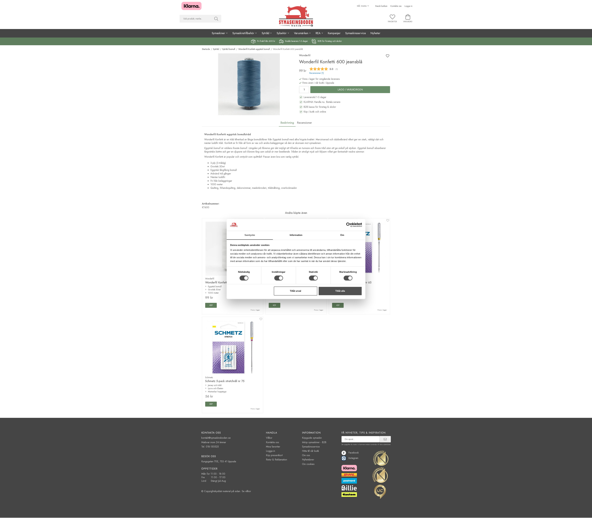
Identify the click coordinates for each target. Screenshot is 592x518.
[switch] (278, 278)
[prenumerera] (385, 439)
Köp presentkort (274, 455)
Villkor (269, 438)
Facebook (353, 452)
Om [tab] (342, 235)
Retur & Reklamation (276, 459)
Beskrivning (287, 122)
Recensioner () (316, 73)
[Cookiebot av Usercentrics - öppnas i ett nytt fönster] (348, 225)
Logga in (408, 6)
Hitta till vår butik (310, 451)
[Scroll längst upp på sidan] (385, 513)
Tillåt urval (295, 291)
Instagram (353, 458)
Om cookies (308, 464)
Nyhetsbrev (308, 459)
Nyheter (375, 33)
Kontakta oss (396, 6)
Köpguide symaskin (312, 438)
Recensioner (304, 122)
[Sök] (216, 19)
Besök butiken (381, 6)
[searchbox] (195, 19)
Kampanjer (334, 33)
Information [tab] (296, 235)
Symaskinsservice (355, 33)
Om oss (306, 455)
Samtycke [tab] (250, 235)
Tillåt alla (340, 291)
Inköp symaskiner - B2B (314, 442)
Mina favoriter (273, 446)
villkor (248, 491)
